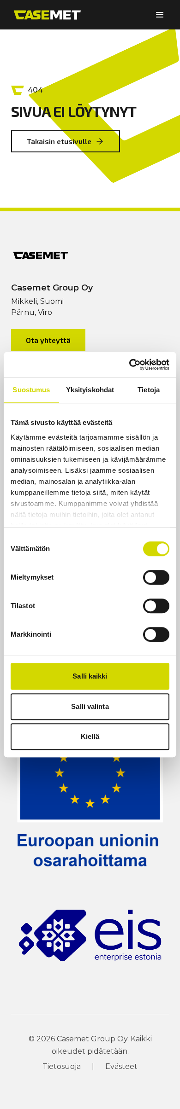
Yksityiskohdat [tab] (90, 390)
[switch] (156, 577)
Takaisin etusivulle (59, 141)
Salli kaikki (89, 676)
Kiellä (90, 736)
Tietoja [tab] (149, 390)
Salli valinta (89, 706)
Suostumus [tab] (31, 390)
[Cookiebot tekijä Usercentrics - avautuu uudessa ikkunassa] (129, 365)
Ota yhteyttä (48, 340)
